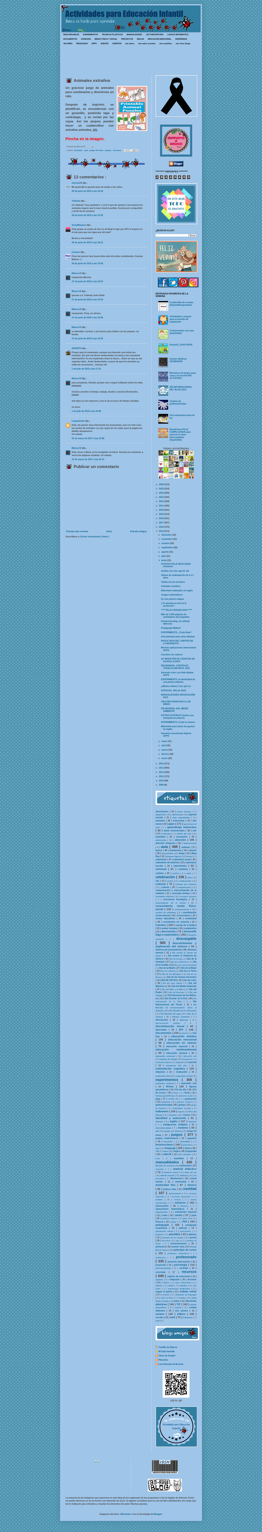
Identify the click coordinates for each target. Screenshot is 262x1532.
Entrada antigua (138, 531)
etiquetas (161, 1072)
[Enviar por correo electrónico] (124, 150)
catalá (189, 873)
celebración (166, 877)
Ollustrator (125, 1514)
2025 (161, 488)
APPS (94, 43)
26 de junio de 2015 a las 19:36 (87, 263)
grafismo (166, 1102)
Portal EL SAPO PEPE (181, 345)
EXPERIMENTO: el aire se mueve (178, 722)
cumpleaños (190, 928)
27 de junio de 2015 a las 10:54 (87, 299)
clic (158, 881)
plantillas (175, 1234)
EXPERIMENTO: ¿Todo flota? (176, 632)
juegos (108, 150)
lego (158, 1148)
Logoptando (78, 421)
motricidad (181, 1182)
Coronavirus (184, 915)
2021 (161, 505)
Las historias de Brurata (170, 1364)
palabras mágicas (170, 1218)
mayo (164, 741)
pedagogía (164, 1224)
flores (176, 1093)
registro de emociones (179, 1276)
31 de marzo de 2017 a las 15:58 (88, 438)
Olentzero (185, 1206)
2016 (161, 527)
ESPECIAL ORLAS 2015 (173, 690)
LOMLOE (167, 1154)
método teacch (167, 1175)
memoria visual (171, 1172)
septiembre (167, 547)
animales (78, 150)
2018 (161, 518)
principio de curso (185, 1249)
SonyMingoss (79, 225)
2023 (161, 497)
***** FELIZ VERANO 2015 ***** (176, 610)
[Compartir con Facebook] (134, 150)
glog (158, 1099)
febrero (165, 754)
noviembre (167, 539)
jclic (158, 1131)
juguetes (191, 1138)
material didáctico (184, 1168)
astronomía (161, 840)
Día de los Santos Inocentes (182, 977)
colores (165, 887)
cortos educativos (166, 918)
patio (174, 1222)
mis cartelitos (165, 43)
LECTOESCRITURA (154, 34)
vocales (160, 1317)
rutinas (159, 1285)
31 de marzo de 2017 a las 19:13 (88, 459)
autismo (186, 847)
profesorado (186, 1257)
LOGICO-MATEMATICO (177, 34)
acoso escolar (184, 811)
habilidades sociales (182, 1108)
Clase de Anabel (166, 1355)
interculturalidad (164, 1128)
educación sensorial (166, 1056)
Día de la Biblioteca (180, 962)
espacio (180, 1062)
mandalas (180, 1158)
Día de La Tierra (188, 971)
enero (164, 758)
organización (162, 1212)
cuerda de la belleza (185, 925)
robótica (166, 1283)
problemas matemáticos (179, 1253)
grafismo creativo (185, 1102)
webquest (188, 1317)
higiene (181, 1112)
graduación (190, 1099)
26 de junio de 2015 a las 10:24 (87, 191)
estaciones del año (177, 1065)
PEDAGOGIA (82, 43)
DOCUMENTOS (70, 39)
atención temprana (166, 843)
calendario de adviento (168, 862)
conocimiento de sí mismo (172, 903)
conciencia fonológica (176, 899)
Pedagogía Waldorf (171, 628)
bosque (189, 856)
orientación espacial (185, 1212)
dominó (185, 1033)
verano (161, 1314)
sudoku (183, 1298)
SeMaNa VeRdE (188, 1291)
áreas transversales (175, 830)
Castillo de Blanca (167, 1347)
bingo (182, 853)
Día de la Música (168, 971)
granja (182, 1105)
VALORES (67, 43)
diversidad (162, 1030)
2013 (161, 768)
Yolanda (76, 201)
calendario (161, 859)
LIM (157, 1151)
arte (194, 830)
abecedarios (163, 811)
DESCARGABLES (71, 34)
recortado (162, 1272)
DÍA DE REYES (169, 980)
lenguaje (170, 1148)
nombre (160, 1199)
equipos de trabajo (169, 1059)
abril (163, 745)
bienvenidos (168, 853)
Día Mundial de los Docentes (182, 1011)
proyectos (161, 1265)
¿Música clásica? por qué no (176, 686)
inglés (174, 1121)
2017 (161, 522)
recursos (117, 150)
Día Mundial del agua (171, 1014)
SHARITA (77, 348)
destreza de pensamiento (169, 949)
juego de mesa (97, 150)
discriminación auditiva (170, 1023)
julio (163, 556)
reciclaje (184, 1268)
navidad (189, 1189)
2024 (161, 493)
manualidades (169, 1162)
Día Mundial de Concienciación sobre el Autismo (176, 1008)
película (184, 1228)
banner (192, 850)
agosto (165, 552)
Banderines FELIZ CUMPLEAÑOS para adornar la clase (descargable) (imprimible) (180, 434)
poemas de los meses (173, 1237)
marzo (164, 750)
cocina (170, 881)
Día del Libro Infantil (173, 983)
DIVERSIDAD (181, 39)
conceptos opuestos (187, 896)
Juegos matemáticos (172, 595)
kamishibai (168, 1142)
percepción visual (165, 1231)
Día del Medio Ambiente (184, 986)
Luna (159, 1158)
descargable (186, 938)
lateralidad (185, 1141)
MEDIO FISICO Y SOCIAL (106, 39)
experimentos (169, 1080)
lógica (177, 1151)
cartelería (183, 869)
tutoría (179, 1307)
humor (187, 1115)
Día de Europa (176, 959)
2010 (161, 780)
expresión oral (188, 1083)
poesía (193, 1237)
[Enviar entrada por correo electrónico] (91, 146)
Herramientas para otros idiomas (178, 636)
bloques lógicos (174, 856)
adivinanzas (178, 814)
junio (164, 560)
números (181, 1202)
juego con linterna (174, 1131)
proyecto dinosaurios (179, 1261)
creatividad (190, 918)
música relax (170, 1189)
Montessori (177, 1178)
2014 (161, 763)
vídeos (182, 1314)
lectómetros (187, 1145)
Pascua (160, 1222)
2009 (161, 785)
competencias (185, 887)
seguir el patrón (164, 1291)
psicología (181, 1264)
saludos (184, 1285)
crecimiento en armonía (176, 922)
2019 (161, 514)
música (191, 1185)
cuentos (161, 925)
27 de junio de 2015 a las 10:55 (87, 338)
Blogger (158, 1514)
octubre (165, 543)
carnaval (162, 869)
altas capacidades (181, 817)
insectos (192, 1121)
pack (193, 1215)
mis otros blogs (183, 43)
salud (171, 1285)
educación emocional (182, 1039)
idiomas (160, 1121)
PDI (185, 1221)
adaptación (161, 814)
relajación (175, 1279)
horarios (173, 1115)
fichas (171, 1086)
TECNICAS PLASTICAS (112, 34)
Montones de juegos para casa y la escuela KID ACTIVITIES (183, 375)
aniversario (179, 820)
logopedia (191, 1151)
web (173, 1317)
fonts (187, 1093)
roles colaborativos (184, 1283)
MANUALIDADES (134, 34)
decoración (169, 931)
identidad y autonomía (172, 1118)
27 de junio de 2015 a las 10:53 (87, 281)
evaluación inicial (184, 1076)
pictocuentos (186, 1231)
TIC (178, 1304)
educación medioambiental (176, 1049)
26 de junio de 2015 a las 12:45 (87, 215)
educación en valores (181, 1042)
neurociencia (175, 1193)
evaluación (182, 1072)
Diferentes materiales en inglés (177, 590)
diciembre (166, 535)
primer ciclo (178, 1246)
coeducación (185, 881)
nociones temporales (182, 1197)
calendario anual (182, 859)
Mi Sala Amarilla (166, 1351)
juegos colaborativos (168, 1138)
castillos (176, 873)
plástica (192, 1234)
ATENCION (86, 39)
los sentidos (185, 1154)
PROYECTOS (127, 39)
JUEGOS (104, 43)
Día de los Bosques (172, 974)
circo (190, 877)
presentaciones (180, 1243)
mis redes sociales (147, 43)
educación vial (190, 1056)
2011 (161, 776)
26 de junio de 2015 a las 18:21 (87, 242)
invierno (183, 1127)
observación (163, 1206)
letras (188, 1148)
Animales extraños (170, 586)
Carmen (76, 252)
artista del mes (184, 834)
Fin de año (181, 1089)
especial (192, 1062)
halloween (162, 1111)
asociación (182, 837)
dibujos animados (181, 1017)
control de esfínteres (166, 912)
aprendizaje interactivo (181, 827)
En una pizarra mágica (172, 599)
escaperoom (187, 1059)
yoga (158, 1321)
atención (181, 839)
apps (171, 823)
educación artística (183, 1036)
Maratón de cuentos (165, 1166)
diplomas (185, 1020)
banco (159, 850)
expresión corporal (165, 1083)
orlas (165, 1215)
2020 (161, 510)
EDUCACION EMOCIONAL (160, 39)
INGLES (140, 39)
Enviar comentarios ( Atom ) (94, 536)
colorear (161, 884)
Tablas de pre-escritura (173, 582)
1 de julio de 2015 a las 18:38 (86, 411)
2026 (161, 484)
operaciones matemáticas (171, 1209)
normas (178, 1200)
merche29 (77, 183)
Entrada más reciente (77, 531)
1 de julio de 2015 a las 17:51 (86, 369)
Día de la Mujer (188, 968)
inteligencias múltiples (176, 1124)
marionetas (185, 1165)
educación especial (177, 1046)
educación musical (177, 1053)
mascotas (160, 1169)
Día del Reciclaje (177, 992)
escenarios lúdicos (164, 1062)
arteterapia (167, 834)
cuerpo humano (169, 928)
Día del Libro (189, 980)
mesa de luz (190, 1172)
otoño (179, 1215)
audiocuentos (190, 843)
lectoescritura (165, 1144)
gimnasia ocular (186, 1096)
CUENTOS (116, 43)
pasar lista (188, 1218)
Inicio (109, 531)
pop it (179, 1241)
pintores (160, 1234)
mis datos (129, 43)
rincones (191, 1279)
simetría (166, 1295)
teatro (177, 1301)
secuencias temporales (179, 1289)
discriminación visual (171, 1026)
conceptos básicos (165, 896)
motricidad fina (166, 1185)
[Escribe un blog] (128, 150)
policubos (166, 1241)
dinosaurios (163, 1020)
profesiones (162, 1258)
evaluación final (163, 1076)
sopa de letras (167, 1298)
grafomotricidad (164, 1105)
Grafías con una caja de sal (175, 571)
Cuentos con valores (172, 654)
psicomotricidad (164, 1268)
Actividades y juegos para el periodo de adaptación (180, 319)
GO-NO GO (173, 1099)
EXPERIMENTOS (90, 34)
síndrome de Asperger (185, 1295)
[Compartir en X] (131, 150)
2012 (161, 772)
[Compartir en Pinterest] (137, 150)
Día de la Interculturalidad (185, 965)
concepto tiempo (181, 893)
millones (184, 1175)
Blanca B (77, 273)
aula (86, 150)
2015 (161, 531)
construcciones (182, 909)
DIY (182, 1029)
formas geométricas (165, 1096)
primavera (161, 1246)
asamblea (161, 837)
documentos (164, 1032)
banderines (176, 850)
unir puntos (182, 1311)
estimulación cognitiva (171, 1068)
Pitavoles (163, 1360)
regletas (160, 1279)
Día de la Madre (167, 968)
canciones (180, 865)
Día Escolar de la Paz (176, 998)
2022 (161, 501)
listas (166, 1151)
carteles (160, 873)
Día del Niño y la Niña (173, 989)
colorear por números (185, 884)
